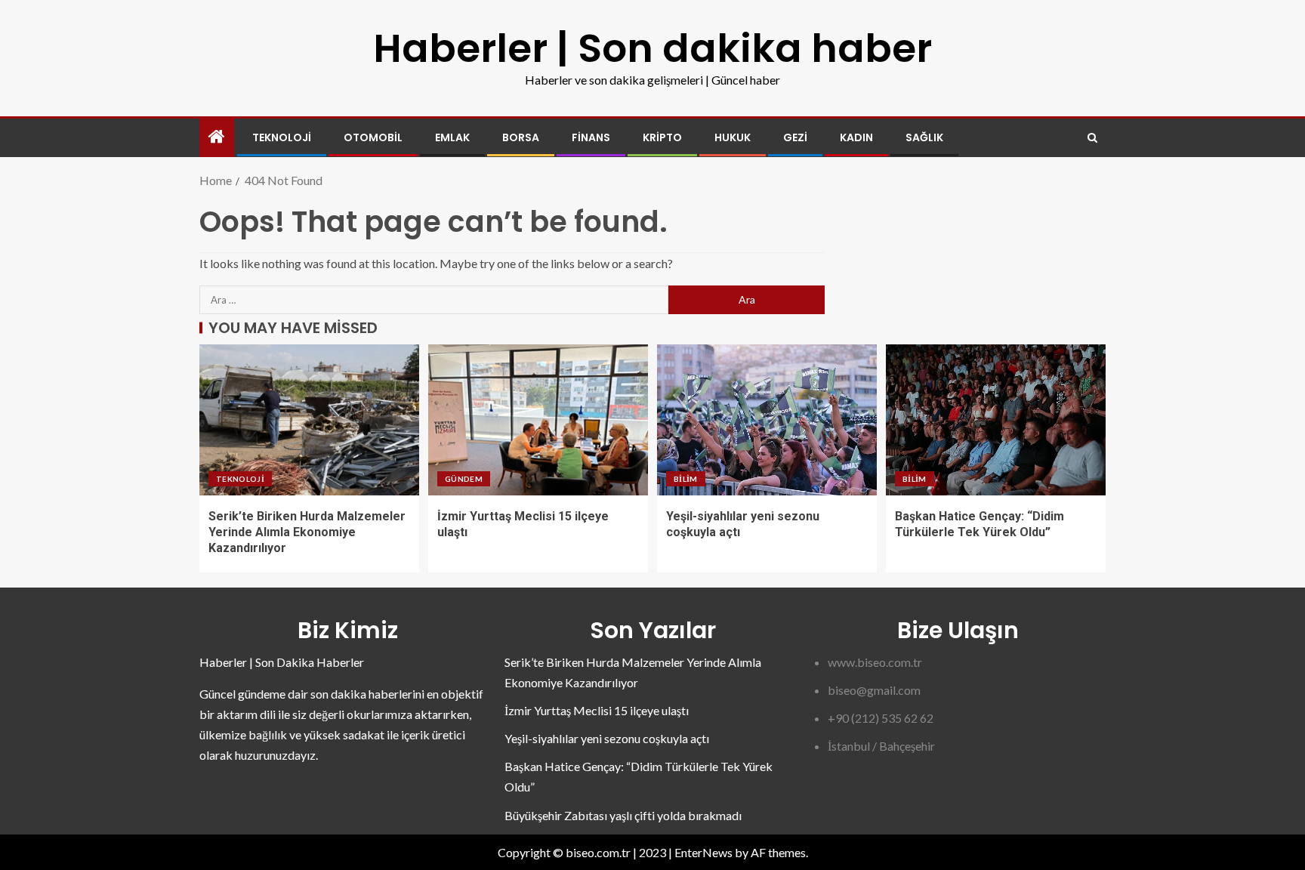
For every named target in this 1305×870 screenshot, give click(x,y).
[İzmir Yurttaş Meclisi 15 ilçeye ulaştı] (538, 419)
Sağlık (924, 137)
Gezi (795, 137)
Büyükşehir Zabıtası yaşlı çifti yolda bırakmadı (623, 815)
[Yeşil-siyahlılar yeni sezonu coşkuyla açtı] (767, 419)
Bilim (686, 478)
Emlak (452, 137)
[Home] (216, 137)
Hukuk (732, 137)
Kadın (856, 137)
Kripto (662, 137)
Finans (591, 137)
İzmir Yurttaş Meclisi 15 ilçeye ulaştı (596, 710)
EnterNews (703, 852)
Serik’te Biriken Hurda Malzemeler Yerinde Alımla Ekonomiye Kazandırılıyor (307, 532)
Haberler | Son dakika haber (652, 48)
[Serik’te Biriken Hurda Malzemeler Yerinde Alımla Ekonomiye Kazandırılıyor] (309, 419)
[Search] (1092, 138)
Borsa (520, 137)
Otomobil (373, 137)
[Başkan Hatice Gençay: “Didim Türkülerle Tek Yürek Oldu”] (996, 419)
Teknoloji (281, 137)
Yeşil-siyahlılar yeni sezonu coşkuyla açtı (606, 738)
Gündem (464, 478)
